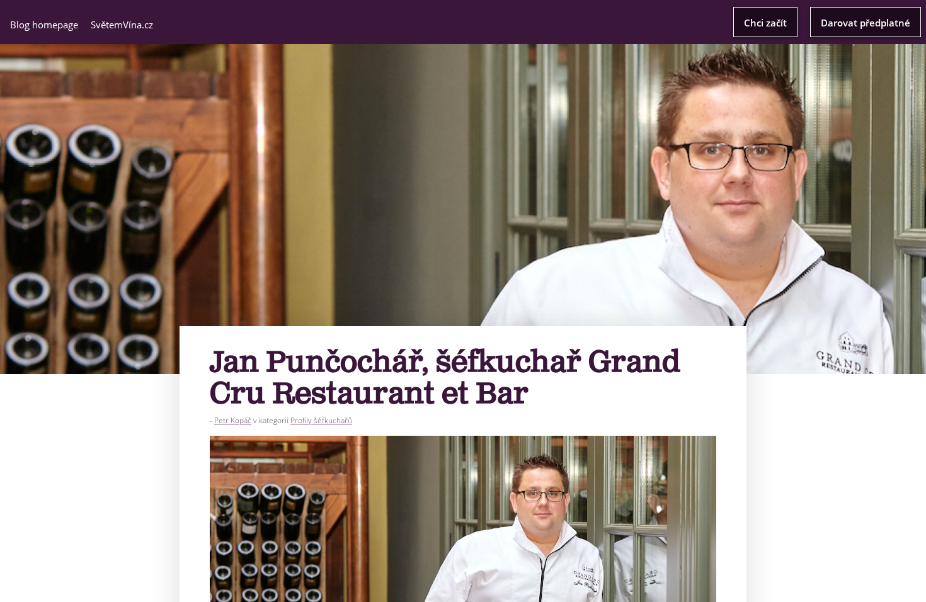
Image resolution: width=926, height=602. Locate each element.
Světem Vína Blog (463, 21)
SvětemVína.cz (122, 24)
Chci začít (765, 22)
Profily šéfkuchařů (321, 420)
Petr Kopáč (232, 420)
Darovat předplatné (865, 22)
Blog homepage (44, 24)
